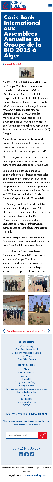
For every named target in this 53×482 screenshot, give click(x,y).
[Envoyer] (42, 435)
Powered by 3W (36, 475)
